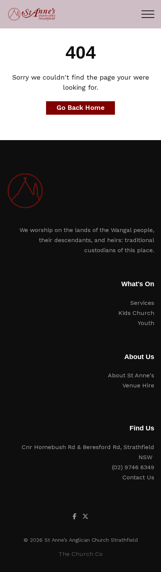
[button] (148, 14)
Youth (146, 323)
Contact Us (138, 477)
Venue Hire (138, 385)
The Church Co (80, 553)
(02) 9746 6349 (133, 467)
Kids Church (136, 312)
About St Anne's (131, 375)
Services (142, 302)
